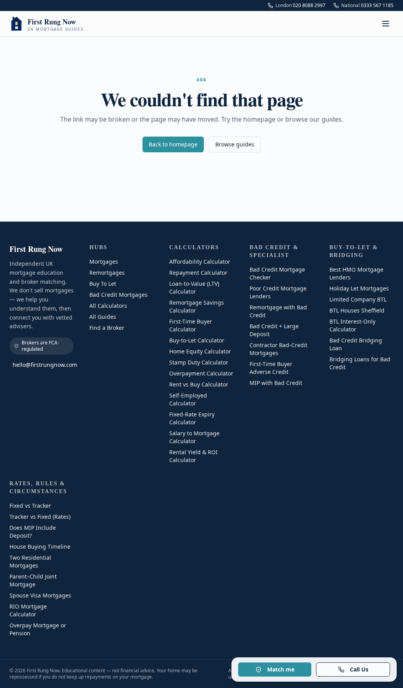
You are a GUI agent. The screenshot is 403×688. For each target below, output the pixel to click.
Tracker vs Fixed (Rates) (39, 516)
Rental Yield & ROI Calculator (193, 456)
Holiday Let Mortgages (359, 288)
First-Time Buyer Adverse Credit (271, 367)
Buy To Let (102, 283)
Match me (280, 669)
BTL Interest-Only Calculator (352, 325)
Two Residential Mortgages (30, 561)
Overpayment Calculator (201, 373)
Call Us (359, 669)
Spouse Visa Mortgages (40, 595)
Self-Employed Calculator (188, 399)
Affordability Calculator (199, 261)
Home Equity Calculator (200, 351)
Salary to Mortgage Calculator (194, 437)
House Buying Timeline (39, 546)
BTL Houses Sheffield (357, 310)
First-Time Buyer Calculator (190, 325)
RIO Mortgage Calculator (28, 610)
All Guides (102, 316)
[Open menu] (386, 23)
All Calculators (108, 305)
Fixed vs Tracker (30, 505)
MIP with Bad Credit (276, 383)
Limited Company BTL (357, 299)
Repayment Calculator (198, 272)
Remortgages (107, 272)
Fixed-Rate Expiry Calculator (191, 418)
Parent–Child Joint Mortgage (33, 580)
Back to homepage (173, 144)
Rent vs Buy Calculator (198, 384)
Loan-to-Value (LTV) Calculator (194, 287)
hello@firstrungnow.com (43, 364)
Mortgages (103, 261)
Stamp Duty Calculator (198, 362)
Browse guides (234, 144)
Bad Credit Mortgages (118, 294)
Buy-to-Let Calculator (196, 340)
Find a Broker (106, 327)
